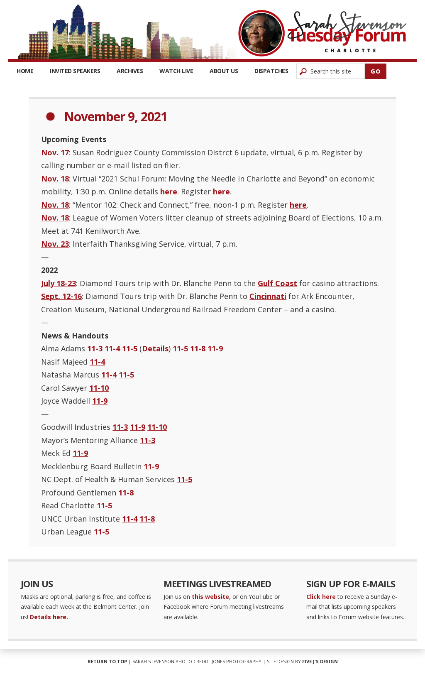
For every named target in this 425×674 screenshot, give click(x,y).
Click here (321, 596)
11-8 (197, 348)
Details (155, 348)
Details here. (49, 617)
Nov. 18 (55, 179)
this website (210, 596)
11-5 (129, 348)
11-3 (95, 348)
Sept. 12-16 (61, 296)
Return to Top (107, 661)
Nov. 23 (55, 244)
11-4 (112, 348)
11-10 (99, 388)
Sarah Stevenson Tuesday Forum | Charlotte (322, 33)
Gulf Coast (277, 283)
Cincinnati (267, 296)
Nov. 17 (55, 152)
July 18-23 (58, 283)
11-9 (215, 348)
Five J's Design (320, 661)
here (168, 191)
